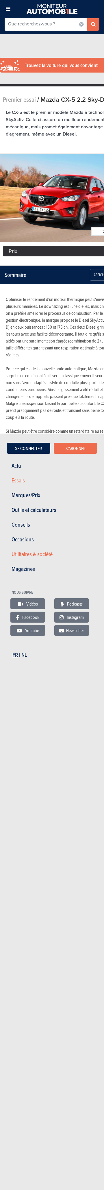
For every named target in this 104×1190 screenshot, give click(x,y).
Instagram (75, 617)
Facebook (30, 617)
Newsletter (75, 630)
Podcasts (74, 604)
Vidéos (31, 604)
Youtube (31, 630)
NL (24, 655)
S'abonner (76, 448)
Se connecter (28, 448)
